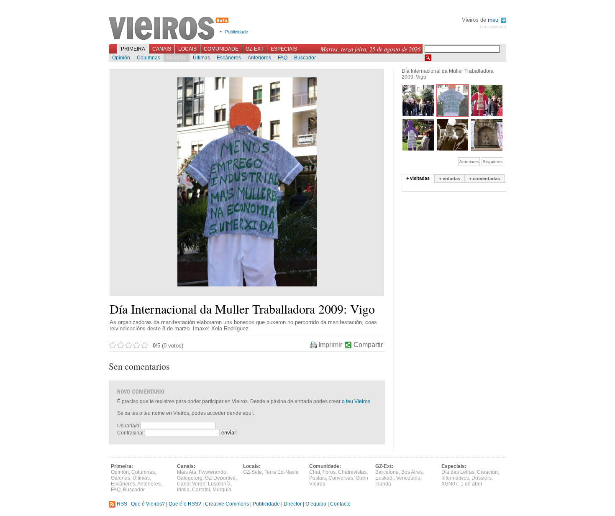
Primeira (133, 49)
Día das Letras (457, 472)
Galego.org (189, 478)
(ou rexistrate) (493, 26)
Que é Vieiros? (148, 504)
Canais (161, 49)
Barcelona (387, 472)
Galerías (176, 58)
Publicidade (236, 31)
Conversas (340, 478)
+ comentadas (484, 178)
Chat (314, 472)
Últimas (201, 58)
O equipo (315, 504)
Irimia (183, 490)
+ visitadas (418, 178)
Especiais (284, 49)
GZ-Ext (255, 49)
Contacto (340, 504)
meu (494, 20)
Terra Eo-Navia (281, 472)
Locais (187, 49)
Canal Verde (191, 484)
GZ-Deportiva (220, 478)
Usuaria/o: (129, 426)
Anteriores (259, 58)
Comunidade (221, 49)
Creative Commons (227, 504)
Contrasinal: (131, 433)
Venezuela (408, 478)
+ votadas (449, 178)
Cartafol (201, 490)
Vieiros (170, 29)
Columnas (148, 58)
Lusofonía (219, 484)
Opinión (121, 58)
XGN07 (449, 484)
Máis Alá (186, 472)
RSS (121, 504)
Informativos (455, 478)
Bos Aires (412, 472)
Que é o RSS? (185, 504)
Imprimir (330, 344)
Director (293, 504)
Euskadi (384, 478)
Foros (329, 472)
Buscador (305, 58)
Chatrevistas (352, 472)
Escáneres (229, 58)
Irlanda (383, 484)
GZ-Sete (252, 472)
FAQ (282, 58)
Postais (317, 478)
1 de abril (471, 484)
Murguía (222, 490)
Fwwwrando (212, 472)
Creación (487, 472)
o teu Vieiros (356, 401)
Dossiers (482, 478)
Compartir (368, 344)
